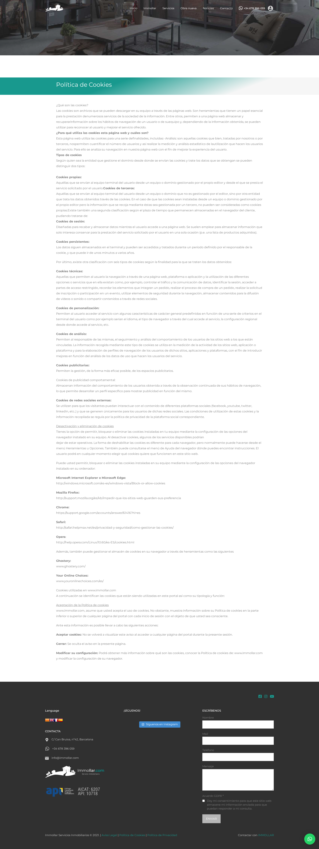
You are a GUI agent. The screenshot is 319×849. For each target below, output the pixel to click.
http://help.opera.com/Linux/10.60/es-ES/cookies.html (95, 542)
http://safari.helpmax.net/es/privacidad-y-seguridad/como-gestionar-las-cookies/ (115, 527)
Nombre (208, 717)
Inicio (133, 8)
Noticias (208, 8)
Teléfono (208, 750)
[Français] (56, 722)
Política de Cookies (132, 835)
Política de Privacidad (162, 835)
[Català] (47, 722)
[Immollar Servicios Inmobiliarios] (54, 10)
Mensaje (208, 766)
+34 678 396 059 (254, 8)
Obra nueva (189, 8)
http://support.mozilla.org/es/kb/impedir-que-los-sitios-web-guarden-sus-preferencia (118, 498)
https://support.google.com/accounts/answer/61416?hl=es (98, 513)
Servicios (168, 8)
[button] (309, 839)
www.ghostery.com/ (70, 566)
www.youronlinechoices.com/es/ (80, 581)
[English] (51, 722)
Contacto (226, 8)
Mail (205, 734)
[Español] (60, 722)
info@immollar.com (65, 758)
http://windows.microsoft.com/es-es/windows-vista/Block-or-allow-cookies (110, 483)
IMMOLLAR (266, 835)
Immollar (149, 8)
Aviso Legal (109, 835)
